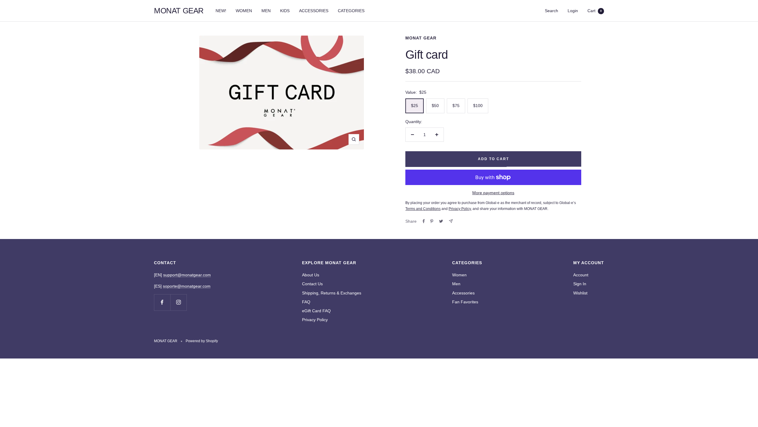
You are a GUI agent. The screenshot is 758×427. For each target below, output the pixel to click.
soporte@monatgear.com (187, 286)
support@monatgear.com (187, 275)
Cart (594, 10)
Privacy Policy (315, 319)
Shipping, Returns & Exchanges (331, 293)
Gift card (426, 54)
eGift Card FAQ (316, 310)
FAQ (306, 301)
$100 (478, 105)
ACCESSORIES (313, 10)
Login (573, 10)
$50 (435, 105)
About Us (310, 275)
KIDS (285, 10)
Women (459, 275)
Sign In (579, 283)
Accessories (463, 293)
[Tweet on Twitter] (441, 221)
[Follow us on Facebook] (162, 302)
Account (580, 275)
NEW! (221, 10)
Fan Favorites (465, 301)
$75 (456, 105)
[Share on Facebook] (424, 221)
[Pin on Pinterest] (431, 221)
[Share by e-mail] (451, 221)
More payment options (493, 192)
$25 (414, 105)
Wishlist (580, 293)
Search (551, 10)
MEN (266, 10)
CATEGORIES (351, 10)
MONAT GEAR (420, 38)
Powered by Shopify (202, 341)
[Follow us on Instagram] (178, 302)
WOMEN (244, 10)
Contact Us (312, 283)
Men (456, 283)
